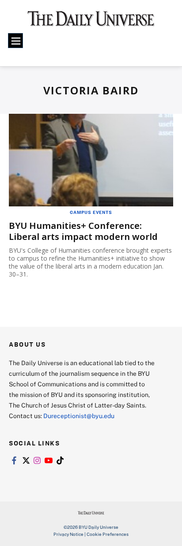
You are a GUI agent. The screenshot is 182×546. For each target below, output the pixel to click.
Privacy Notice (68, 534)
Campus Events (91, 212)
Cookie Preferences (108, 534)
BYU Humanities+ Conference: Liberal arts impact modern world (83, 231)
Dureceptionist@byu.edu (78, 415)
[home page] (91, 22)
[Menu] (15, 40)
